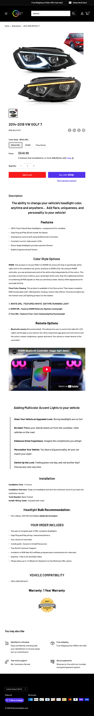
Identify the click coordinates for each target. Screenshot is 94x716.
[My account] (82, 13)
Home (7, 26)
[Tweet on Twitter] (79, 130)
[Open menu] (6, 14)
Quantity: (13, 166)
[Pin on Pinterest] (74, 130)
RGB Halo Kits (15, 130)
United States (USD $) (14, 689)
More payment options (66, 180)
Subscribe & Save (80, 2)
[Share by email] (83, 130)
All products (16, 26)
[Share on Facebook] (69, 130)
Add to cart (27, 175)
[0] (87, 13)
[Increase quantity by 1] (33, 165)
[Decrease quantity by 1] (20, 165)
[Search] (73, 13)
